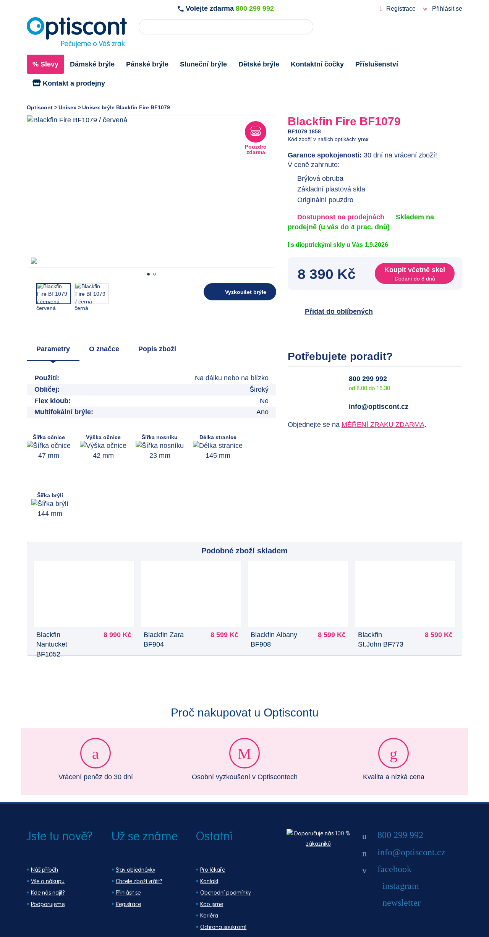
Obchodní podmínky (225, 893)
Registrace (401, 8)
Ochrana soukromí (223, 927)
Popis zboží (157, 349)
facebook (394, 869)
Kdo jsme (211, 904)
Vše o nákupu (48, 881)
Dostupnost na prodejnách (340, 217)
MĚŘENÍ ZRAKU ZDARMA (383, 424)
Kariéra (209, 916)
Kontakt (209, 881)
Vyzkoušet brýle (245, 292)
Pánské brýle (147, 64)
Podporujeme (48, 904)
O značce (104, 349)
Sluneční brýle (203, 64)
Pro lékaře (212, 870)
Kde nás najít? (48, 893)
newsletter (401, 903)
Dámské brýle (92, 64)
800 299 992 (255, 8)
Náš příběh (44, 870)
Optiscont (40, 107)
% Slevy (45, 64)
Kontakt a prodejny (73, 83)
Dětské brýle (258, 64)
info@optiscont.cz (378, 406)
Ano (262, 412)
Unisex (67, 107)
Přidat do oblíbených (339, 311)
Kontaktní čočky (317, 64)
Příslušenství (376, 64)
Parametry (53, 349)
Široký (259, 389)
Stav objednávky (135, 870)
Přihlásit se (446, 8)
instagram (400, 886)
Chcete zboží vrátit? (139, 881)
